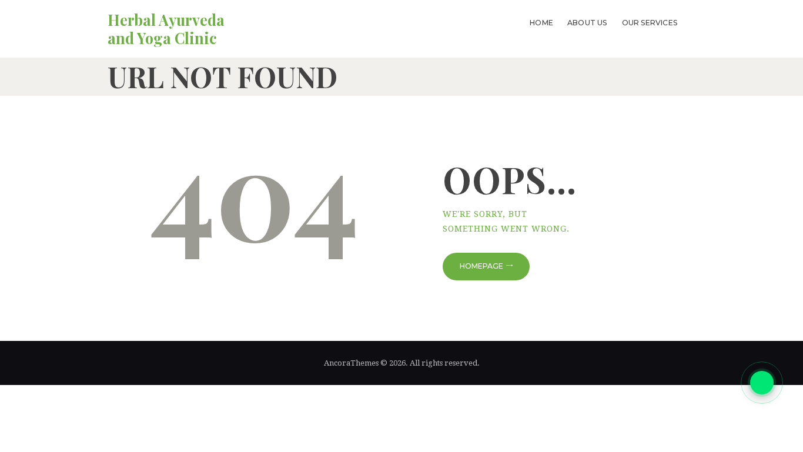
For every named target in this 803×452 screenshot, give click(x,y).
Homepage (481, 266)
